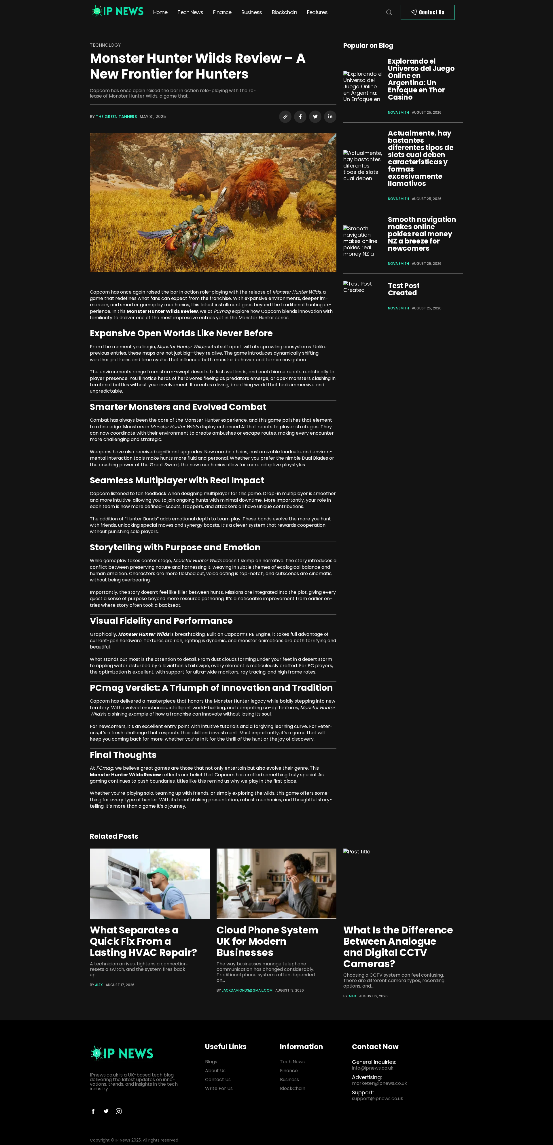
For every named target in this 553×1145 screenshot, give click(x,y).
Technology (105, 45)
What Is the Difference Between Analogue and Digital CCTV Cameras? (398, 947)
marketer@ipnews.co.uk (379, 1083)
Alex (99, 984)
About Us (215, 1070)
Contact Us (431, 12)
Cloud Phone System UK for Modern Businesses (268, 941)
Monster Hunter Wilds (143, 634)
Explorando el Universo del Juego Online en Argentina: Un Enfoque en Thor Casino (421, 79)
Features (317, 12)
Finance (222, 12)
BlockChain (292, 1088)
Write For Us (219, 1088)
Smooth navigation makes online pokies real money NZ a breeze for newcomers (422, 234)
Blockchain (284, 12)
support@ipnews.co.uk (377, 1098)
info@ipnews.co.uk (372, 1068)
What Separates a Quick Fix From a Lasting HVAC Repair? (143, 941)
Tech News (190, 12)
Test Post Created (404, 289)
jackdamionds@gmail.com (247, 990)
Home (160, 12)
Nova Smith (398, 112)
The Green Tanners (116, 116)
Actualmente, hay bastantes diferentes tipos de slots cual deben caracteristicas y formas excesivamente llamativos (420, 158)
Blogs (211, 1061)
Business (251, 12)
